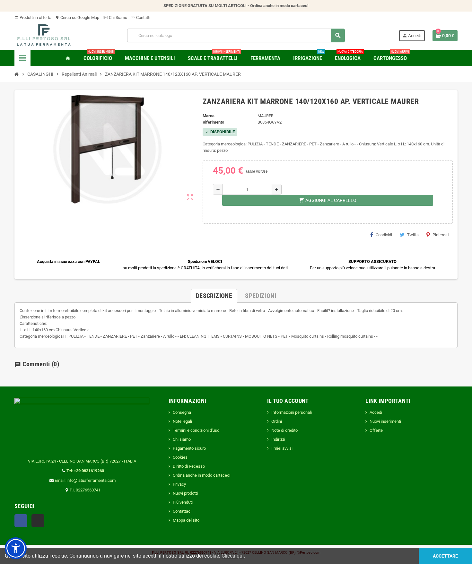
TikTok (37, 520)
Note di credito (284, 430)
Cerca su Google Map (77, 17)
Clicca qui (233, 556)
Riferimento (213, 122)
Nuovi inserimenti (385, 421)
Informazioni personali (291, 412)
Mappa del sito (186, 520)
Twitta (413, 234)
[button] (15, 548)
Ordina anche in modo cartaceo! (279, 5)
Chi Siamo (117, 17)
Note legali (182, 421)
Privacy (179, 484)
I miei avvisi (282, 448)
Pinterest (441, 234)
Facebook (20, 520)
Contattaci (182, 511)
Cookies (180, 457)
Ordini (276, 421)
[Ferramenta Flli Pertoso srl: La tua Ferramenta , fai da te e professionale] (43, 35)
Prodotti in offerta (32, 17)
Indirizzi (278, 439)
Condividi (384, 234)
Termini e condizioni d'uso (196, 430)
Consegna (182, 412)
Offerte (376, 430)
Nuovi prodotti (185, 493)
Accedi (376, 412)
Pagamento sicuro (189, 448)
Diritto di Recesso (189, 466)
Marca (208, 115)
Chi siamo (182, 439)
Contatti (142, 17)
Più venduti (183, 502)
